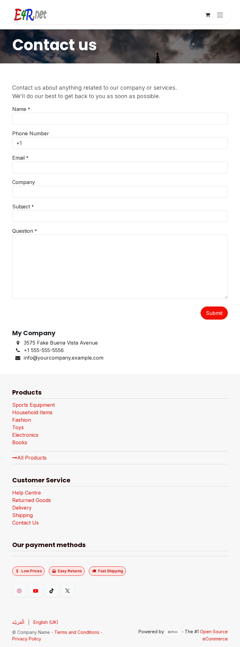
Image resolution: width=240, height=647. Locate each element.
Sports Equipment (33, 405)
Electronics (25, 435)
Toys (18, 427)
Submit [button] (214, 313)
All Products (32, 458)
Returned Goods (31, 500)
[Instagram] (19, 591)
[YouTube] (35, 591)
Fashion (21, 420)
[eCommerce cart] (207, 14)
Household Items (32, 412)
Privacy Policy (26, 638)
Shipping (22, 515)
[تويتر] (67, 591)
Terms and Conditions (76, 632)
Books (19, 442)
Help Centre (26, 493)
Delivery (22, 508)
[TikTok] (51, 591)
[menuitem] (18, 622)
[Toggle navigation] (220, 14)
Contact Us (25, 523)
